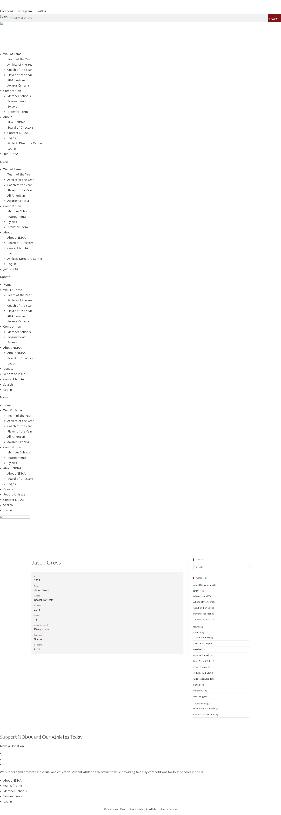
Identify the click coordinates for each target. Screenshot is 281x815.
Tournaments (17, 101)
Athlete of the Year (20, 64)
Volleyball (198, 690)
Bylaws (12, 106)
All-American (16, 80)
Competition (12, 326)
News (196, 626)
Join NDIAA (10, 154)
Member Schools (19, 96)
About (7, 117)
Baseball (197, 649)
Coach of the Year (19, 70)
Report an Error (11, 3)
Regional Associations (204, 714)
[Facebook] (4, 759)
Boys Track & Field (202, 661)
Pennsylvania (41, 629)
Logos (11, 138)
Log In (11, 148)
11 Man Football (201, 637)
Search (4, 16)
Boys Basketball (201, 655)
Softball (197, 684)
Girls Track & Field (202, 678)
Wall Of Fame (12, 290)
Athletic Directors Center (24, 143)
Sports (196, 632)
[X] (4, 754)
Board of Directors (20, 127)
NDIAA (196, 590)
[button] (140, 161)
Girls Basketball (201, 672)
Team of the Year (19, 59)
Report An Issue (14, 374)
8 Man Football (200, 643)
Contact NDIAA (17, 133)
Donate (8, 368)
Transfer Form (17, 112)
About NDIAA (16, 122)
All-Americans (200, 596)
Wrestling (198, 696)
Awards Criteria (18, 85)
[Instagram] (4, 764)
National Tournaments (204, 708)
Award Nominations (203, 585)
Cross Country (200, 666)
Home (7, 284)
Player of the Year (19, 75)
